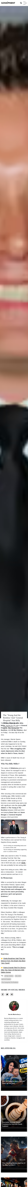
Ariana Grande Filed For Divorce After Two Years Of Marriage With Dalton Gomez (13, 970)
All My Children (9, 976)
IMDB (23, 863)
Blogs (4, 1118)
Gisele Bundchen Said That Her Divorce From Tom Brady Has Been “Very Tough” (13, 961)
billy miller (18, 976)
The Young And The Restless (10, 982)
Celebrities (6, 1078)
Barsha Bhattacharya (14, 1014)
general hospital (6, 979)
